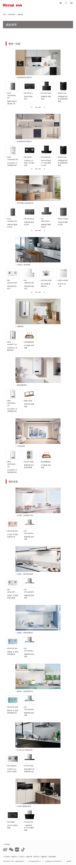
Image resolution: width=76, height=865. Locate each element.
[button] (31, 107)
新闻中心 (14, 856)
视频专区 (44, 856)
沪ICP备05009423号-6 (34, 861)
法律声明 (68, 861)
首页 (4, 14)
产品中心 (22, 856)
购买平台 (37, 856)
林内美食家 (52, 856)
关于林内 (7, 856)
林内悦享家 (11, 14)
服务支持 (29, 856)
